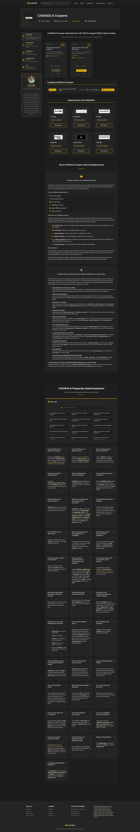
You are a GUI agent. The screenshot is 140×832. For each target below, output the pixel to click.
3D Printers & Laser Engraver (78, 809)
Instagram (51, 813)
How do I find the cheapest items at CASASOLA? (80, 432)
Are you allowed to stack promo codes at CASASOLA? (81, 420)
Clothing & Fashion (75, 813)
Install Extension (92, 21)
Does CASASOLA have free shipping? (103, 425)
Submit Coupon (100, 3)
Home (75, 3)
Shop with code (109, 89)
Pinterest (51, 815)
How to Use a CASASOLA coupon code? (80, 438)
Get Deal (57, 70)
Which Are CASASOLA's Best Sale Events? (80, 426)
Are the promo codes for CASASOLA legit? (58, 420)
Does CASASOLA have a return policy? (58, 431)
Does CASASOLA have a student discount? (57, 413)
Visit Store (77, 21)
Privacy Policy (29, 813)
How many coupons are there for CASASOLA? (57, 438)
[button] (57, 450)
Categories (90, 3)
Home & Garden (75, 815)
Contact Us (28, 811)
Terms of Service (30, 815)
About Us (110, 3)
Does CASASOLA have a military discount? (79, 413)
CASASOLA (81, 457)
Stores (82, 3)
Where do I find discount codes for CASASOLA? (102, 432)
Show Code (82, 70)
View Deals (58, 125)
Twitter (50, 811)
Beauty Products (75, 811)
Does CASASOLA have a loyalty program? (57, 426)
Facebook (51, 809)
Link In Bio (28, 809)
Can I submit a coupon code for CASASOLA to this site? (101, 438)
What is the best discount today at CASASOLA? (102, 413)
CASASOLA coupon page (54, 463)
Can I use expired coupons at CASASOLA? (101, 420)
